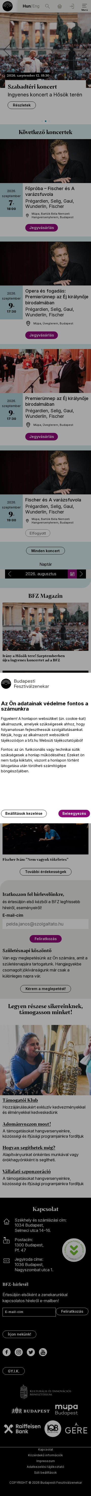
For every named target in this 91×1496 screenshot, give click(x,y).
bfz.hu (33, 740)
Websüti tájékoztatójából (60, 740)
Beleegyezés (74, 813)
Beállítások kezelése (23, 813)
